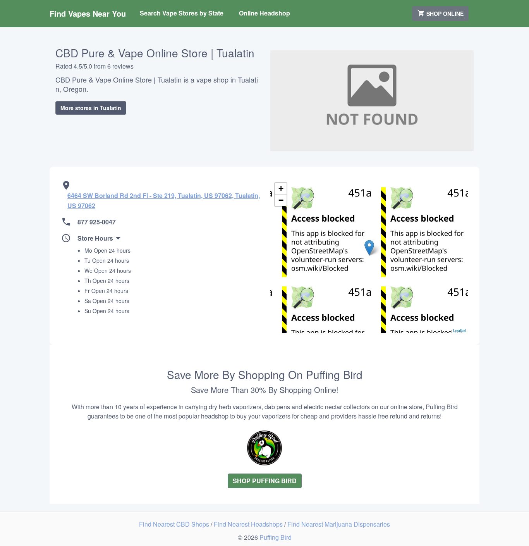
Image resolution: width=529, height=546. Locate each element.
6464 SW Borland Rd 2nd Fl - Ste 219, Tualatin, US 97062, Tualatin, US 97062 (163, 200)
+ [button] (280, 188)
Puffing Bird (275, 537)
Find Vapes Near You (88, 13)
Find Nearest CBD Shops (175, 524)
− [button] (280, 200)
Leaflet (459, 330)
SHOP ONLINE (444, 13)
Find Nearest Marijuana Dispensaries (338, 524)
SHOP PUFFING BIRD (265, 480)
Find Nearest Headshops (249, 524)
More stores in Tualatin (90, 108)
